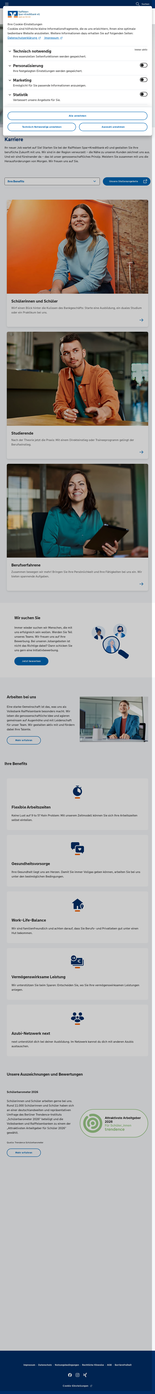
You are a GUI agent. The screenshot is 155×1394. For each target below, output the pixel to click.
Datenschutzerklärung (23, 38)
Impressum (52, 38)
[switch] (143, 65)
